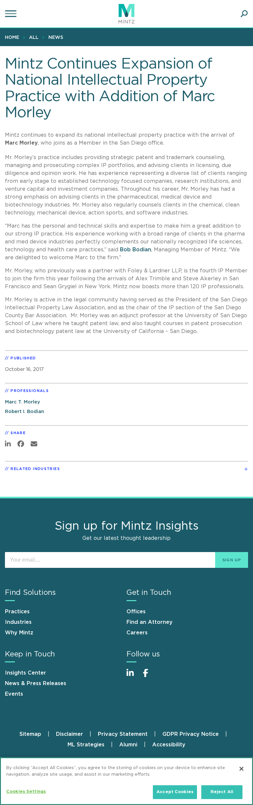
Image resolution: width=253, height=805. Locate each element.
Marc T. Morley (22, 402)
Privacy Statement (123, 734)
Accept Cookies (174, 792)
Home (12, 37)
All (34, 37)
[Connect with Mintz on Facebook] (149, 676)
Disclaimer (69, 734)
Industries (18, 622)
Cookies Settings (26, 792)
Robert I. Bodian (24, 411)
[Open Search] (244, 14)
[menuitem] (13, 37)
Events (14, 694)
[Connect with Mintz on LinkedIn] (133, 676)
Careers (137, 632)
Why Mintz (19, 632)
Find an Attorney (149, 622)
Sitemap (30, 734)
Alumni (128, 744)
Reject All (222, 792)
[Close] (241, 769)
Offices (136, 611)
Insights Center (25, 673)
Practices (17, 611)
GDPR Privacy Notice (190, 734)
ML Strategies (86, 744)
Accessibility (168, 744)
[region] (126, 781)
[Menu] (11, 13)
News (55, 37)
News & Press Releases (35, 683)
